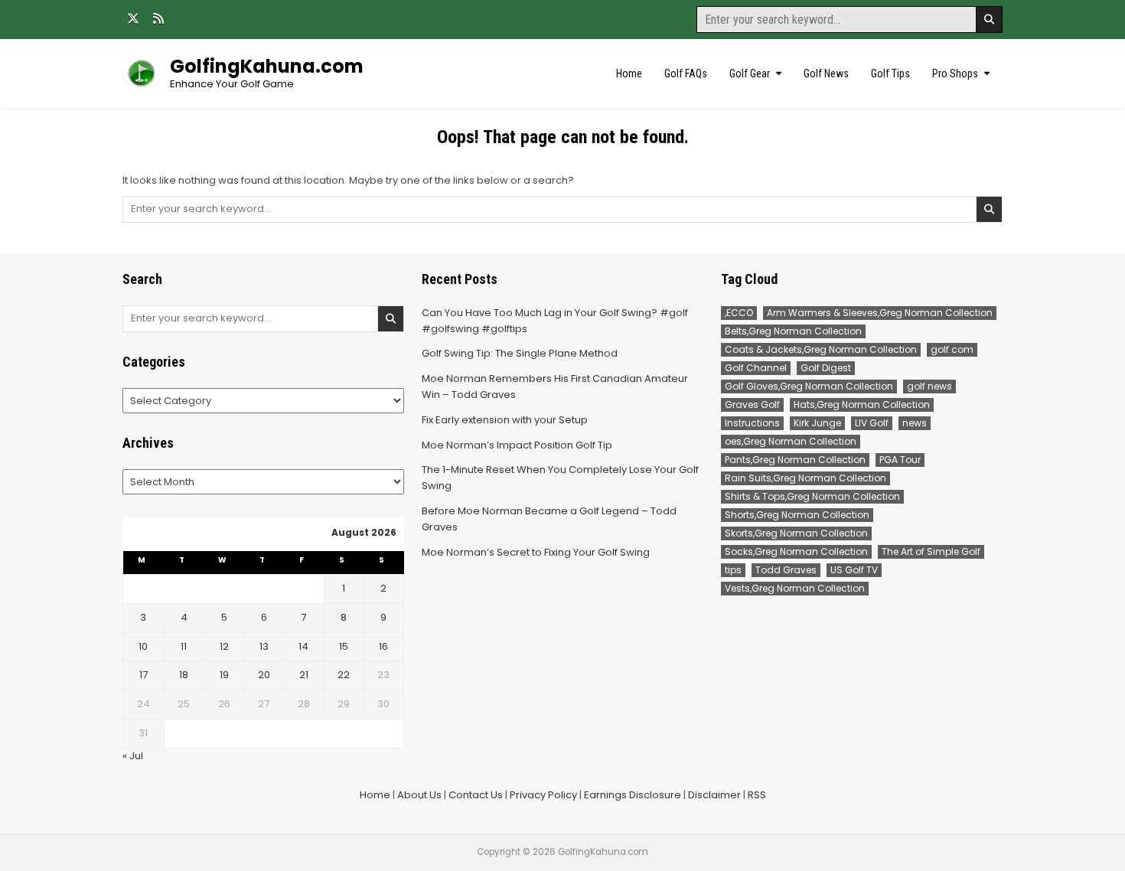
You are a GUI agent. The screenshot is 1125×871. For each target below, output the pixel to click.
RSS (757, 795)
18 (183, 674)
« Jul (132, 756)
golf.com (952, 349)
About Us (419, 795)
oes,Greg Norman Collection (790, 441)
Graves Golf (752, 404)
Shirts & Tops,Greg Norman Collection (812, 496)
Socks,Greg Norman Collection (796, 551)
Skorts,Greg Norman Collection (796, 533)
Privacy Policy (543, 795)
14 (303, 646)
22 (344, 674)
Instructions (752, 422)
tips (733, 569)
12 (224, 646)
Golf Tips (890, 73)
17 (143, 674)
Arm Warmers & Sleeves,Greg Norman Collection (880, 312)
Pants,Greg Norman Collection (795, 459)
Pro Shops (955, 73)
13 (264, 646)
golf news (929, 386)
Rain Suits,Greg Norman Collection (805, 477)
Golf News (826, 73)
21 (303, 674)
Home (629, 73)
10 (143, 646)
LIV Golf (872, 422)
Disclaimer (714, 795)
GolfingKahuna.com (267, 66)
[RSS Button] (158, 18)
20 (264, 674)
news (914, 422)
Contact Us (475, 795)
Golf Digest (826, 367)
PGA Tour (900, 459)
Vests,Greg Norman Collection (795, 588)
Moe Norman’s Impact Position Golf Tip (517, 445)
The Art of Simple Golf (931, 551)
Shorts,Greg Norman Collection (797, 514)
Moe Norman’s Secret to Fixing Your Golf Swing (536, 552)
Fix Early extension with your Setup (505, 420)
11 (184, 646)
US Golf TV (854, 569)
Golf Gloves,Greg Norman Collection (809, 386)
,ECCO (739, 312)
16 (383, 646)
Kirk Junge (817, 422)
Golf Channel (756, 367)
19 (224, 674)
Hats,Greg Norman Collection (862, 404)
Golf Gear (749, 73)
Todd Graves (786, 569)
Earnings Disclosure (632, 795)
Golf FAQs (685, 73)
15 (343, 646)
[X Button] (133, 18)
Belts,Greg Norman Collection (793, 331)
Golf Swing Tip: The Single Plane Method (520, 353)
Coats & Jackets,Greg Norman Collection (821, 349)
